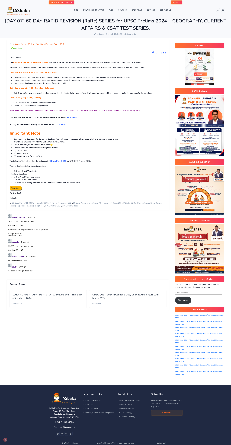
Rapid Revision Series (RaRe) (53, 44)
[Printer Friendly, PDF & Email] (16, 48)
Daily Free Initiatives (93, 10)
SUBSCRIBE (176, 2)
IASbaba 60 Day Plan (132, 203)
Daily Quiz (89, 404)
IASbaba (74, 443)
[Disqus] (88, 243)
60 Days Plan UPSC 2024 (39, 203)
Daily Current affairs (93, 400)
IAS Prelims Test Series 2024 (110, 203)
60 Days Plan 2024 (20, 203)
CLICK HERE (71, 117)
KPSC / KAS (137, 10)
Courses (122, 10)
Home (75, 10)
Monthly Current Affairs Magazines (99, 412)
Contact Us (165, 10)
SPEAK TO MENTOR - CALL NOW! (61, 2)
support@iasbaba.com (65, 427)
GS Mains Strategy (127, 416)
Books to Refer (125, 404)
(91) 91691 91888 (65, 422)
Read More (17, 303)
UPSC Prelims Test (70, 206)
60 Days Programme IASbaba (85, 203)
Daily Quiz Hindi (91, 408)
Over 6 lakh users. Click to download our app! (115, 443)
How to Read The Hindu (129, 400)
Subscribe (183, 300)
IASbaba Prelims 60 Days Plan (26, 44)
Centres (151, 10)
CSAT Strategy (125, 412)
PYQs (111, 10)
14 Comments (129, 34)
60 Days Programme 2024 (61, 203)
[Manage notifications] (5, 440)
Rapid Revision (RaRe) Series (32, 206)
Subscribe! (161, 443)
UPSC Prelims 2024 (53, 206)
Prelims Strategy (126, 408)
